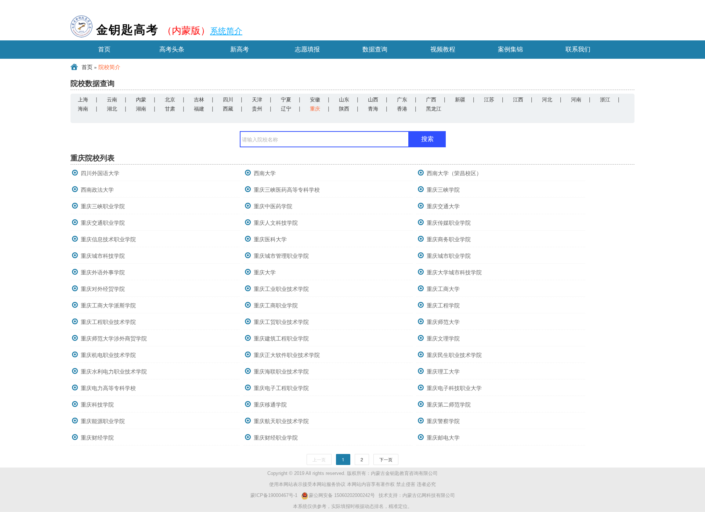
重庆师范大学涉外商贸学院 (114, 338)
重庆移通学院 (270, 404)
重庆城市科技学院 (103, 255)
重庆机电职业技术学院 (108, 354)
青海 (373, 108)
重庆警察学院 (443, 421)
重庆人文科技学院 (276, 222)
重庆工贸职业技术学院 (281, 321)
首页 (87, 67)
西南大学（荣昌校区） (454, 173)
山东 (344, 99)
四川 (228, 99)
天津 (257, 99)
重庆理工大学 (443, 371)
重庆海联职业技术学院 (281, 371)
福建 (199, 108)
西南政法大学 (97, 189)
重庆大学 (265, 272)
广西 (431, 99)
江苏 (489, 99)
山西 (373, 99)
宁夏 (286, 99)
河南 (576, 99)
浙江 (605, 99)
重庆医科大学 (270, 239)
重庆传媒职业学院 (449, 222)
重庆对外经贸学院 (103, 288)
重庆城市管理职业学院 (281, 255)
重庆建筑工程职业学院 (281, 338)
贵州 (257, 108)
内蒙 (141, 99)
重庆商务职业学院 (449, 239)
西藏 (228, 108)
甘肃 (170, 108)
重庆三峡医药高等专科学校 (287, 189)
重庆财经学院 (97, 437)
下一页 (386, 459)
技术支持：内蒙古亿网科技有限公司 (417, 495)
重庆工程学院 (443, 305)
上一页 (319, 459)
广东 (402, 99)
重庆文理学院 (443, 338)
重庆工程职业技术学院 (108, 321)
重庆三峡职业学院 (103, 206)
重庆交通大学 (443, 206)
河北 (547, 99)
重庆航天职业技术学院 (281, 421)
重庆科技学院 (97, 404)
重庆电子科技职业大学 (454, 388)
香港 (402, 108)
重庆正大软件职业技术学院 (287, 354)
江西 (518, 99)
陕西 (344, 108)
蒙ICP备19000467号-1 (273, 495)
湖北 (112, 108)
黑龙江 (433, 108)
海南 (83, 108)
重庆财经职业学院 (276, 437)
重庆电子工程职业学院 (281, 388)
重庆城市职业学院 (449, 255)
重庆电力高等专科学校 (108, 388)
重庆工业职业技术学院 (281, 288)
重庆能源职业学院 (103, 421)
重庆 (315, 108)
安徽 (315, 99)
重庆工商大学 (443, 288)
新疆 (460, 99)
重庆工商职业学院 (276, 305)
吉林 (199, 99)
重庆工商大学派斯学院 (108, 305)
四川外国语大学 (100, 173)
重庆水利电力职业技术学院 (114, 371)
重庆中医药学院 (273, 206)
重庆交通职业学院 (103, 222)
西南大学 (265, 173)
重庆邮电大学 (443, 437)
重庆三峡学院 (443, 189)
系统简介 (226, 30)
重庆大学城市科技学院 (454, 272)
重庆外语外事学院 (103, 272)
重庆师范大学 (443, 321)
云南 (112, 99)
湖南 (141, 108)
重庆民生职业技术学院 (454, 354)
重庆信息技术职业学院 (108, 239)
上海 (83, 99)
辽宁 (286, 108)
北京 (170, 99)
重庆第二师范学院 (449, 404)
